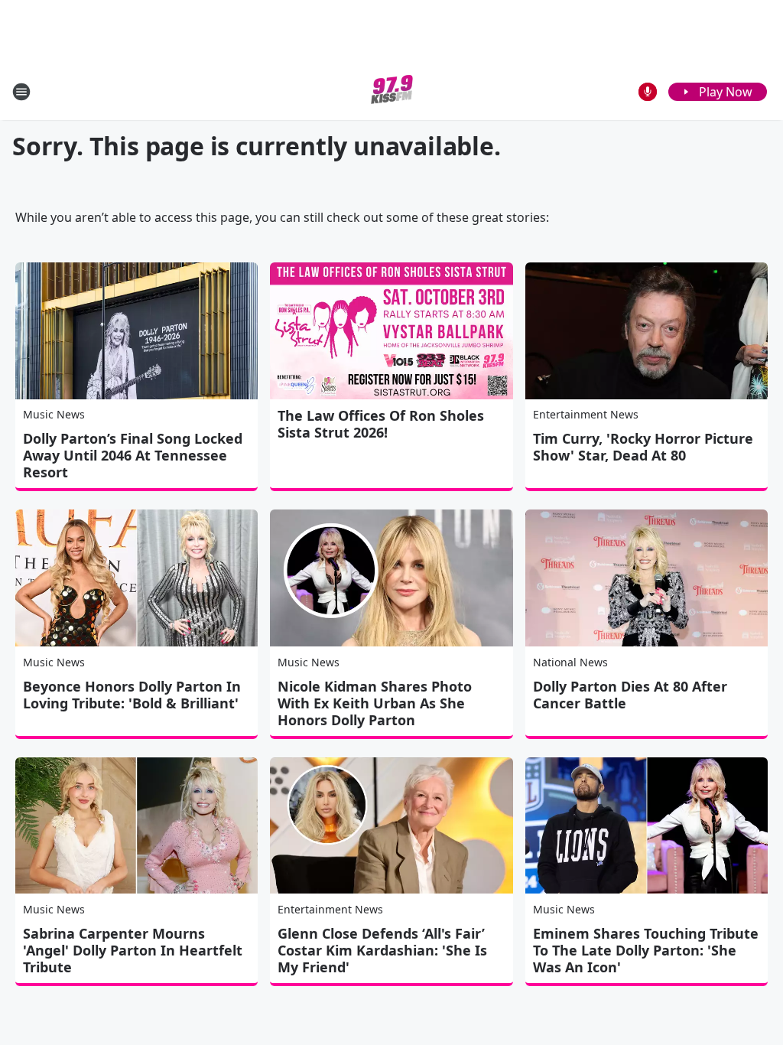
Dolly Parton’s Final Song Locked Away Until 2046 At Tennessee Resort (132, 455)
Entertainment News (585, 414)
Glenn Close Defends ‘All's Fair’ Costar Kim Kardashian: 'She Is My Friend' (382, 950)
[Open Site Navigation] (21, 92)
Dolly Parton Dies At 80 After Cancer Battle (630, 694)
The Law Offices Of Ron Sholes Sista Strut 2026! (381, 424)
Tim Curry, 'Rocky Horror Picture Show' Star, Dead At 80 (643, 447)
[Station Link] (392, 91)
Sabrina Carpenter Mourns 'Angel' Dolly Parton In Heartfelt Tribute (132, 950)
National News (570, 662)
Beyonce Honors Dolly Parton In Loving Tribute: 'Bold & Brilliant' (132, 694)
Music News (54, 414)
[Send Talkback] (647, 92)
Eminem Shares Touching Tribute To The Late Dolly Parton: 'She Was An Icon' (646, 950)
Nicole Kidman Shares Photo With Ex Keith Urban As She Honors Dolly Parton (375, 703)
